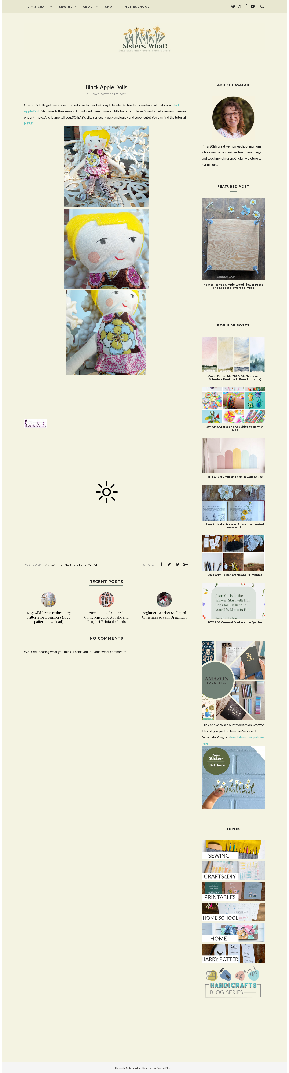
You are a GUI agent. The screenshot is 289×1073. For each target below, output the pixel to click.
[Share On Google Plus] (185, 564)
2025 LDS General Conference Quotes (235, 622)
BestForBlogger (165, 1067)
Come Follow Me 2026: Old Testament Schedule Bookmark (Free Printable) (235, 378)
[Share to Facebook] (161, 564)
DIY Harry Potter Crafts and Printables (235, 574)
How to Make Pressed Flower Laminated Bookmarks (235, 526)
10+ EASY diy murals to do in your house (235, 477)
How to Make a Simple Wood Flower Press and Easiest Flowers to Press (233, 286)
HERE (28, 123)
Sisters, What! (134, 1067)
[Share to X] (169, 564)
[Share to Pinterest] (177, 564)
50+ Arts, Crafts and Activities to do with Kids (235, 428)
